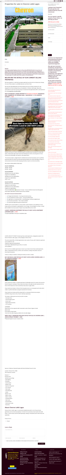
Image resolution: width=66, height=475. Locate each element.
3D (31, 455)
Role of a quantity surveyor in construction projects (55, 163)
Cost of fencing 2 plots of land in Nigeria (53, 141)
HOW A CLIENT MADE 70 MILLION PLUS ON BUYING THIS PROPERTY (55, 454)
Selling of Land (23, 453)
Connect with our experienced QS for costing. (55, 84)
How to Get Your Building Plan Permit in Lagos (54, 171)
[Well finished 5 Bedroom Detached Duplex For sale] (7, 464)
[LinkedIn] (59, 0)
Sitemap (36, 473)
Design (21, 456)
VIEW (12, 96)
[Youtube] (60, 0)
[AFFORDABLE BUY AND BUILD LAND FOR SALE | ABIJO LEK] (17, 464)
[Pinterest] (56, 0)
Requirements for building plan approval (54, 173)
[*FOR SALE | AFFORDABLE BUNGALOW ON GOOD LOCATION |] (13, 464)
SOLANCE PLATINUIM (32, 93)
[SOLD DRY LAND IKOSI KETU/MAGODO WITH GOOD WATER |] (10, 462)
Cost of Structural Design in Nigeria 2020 (53, 136)
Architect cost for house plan (52, 152)
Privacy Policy (56, 473)
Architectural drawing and (25, 455)
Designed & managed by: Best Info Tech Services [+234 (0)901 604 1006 (44, 473)
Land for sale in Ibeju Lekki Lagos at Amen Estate (55, 131)
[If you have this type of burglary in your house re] (10, 464)
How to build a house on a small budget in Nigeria (55, 161)
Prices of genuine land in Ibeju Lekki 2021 (54, 123)
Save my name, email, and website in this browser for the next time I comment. (22, 440)
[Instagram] (57, 0)
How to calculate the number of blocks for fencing (55, 140)
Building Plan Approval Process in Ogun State (54, 169)
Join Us (60, 473)
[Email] (62, 0)
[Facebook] (54, 0)
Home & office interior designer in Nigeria (54, 138)
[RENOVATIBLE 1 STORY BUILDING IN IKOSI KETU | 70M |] (17, 462)
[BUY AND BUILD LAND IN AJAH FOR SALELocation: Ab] (7, 462)
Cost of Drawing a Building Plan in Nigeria (54, 134)
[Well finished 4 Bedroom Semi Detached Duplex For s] (13, 462)
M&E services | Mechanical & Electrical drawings (55, 133)
